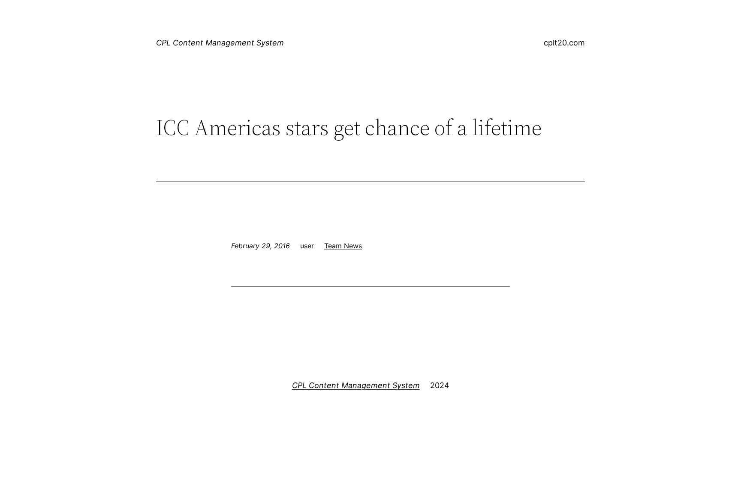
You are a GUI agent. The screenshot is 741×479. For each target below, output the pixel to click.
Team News (343, 245)
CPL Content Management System (220, 42)
